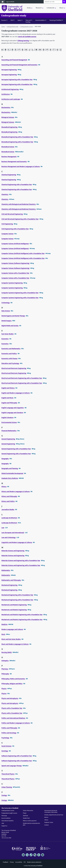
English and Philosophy (9, 403)
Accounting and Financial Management (14, 60)
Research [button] (39, 8)
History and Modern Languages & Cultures (15, 491)
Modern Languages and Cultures (12, 629)
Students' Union (48, 822)
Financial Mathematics (8, 431)
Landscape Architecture (9, 518)
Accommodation (5, 818)
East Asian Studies (7, 334)
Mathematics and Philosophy (11, 580)
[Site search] (64, 1)
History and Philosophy (9, 496)
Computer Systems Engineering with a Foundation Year (19, 293)
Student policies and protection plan (31, 824)
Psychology (5, 738)
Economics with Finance (9, 358)
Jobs (2, 823)
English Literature (7, 417)
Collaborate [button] (50, 8)
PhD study (4, 816)
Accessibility (18, 862)
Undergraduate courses (26, 26)
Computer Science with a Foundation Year (15, 273)
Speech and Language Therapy (11, 766)
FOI (25, 862)
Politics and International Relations (13, 718)
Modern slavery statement (34, 862)
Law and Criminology (8, 537)
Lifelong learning (23, 41)
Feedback (5, 862)
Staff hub (25, 816)
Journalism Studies (7, 509)
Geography (5, 459)
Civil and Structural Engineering (12, 214)
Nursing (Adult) (6, 652)
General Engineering (8, 439)
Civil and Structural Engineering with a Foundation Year (20, 219)
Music (3, 634)
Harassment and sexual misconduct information (50, 811)
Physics (4, 689)
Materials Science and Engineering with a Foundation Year (20, 560)
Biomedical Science (7, 147)
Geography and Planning (9, 468)
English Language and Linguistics (12, 408)
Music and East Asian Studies (11, 639)
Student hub (26, 818)
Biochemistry (5, 107)
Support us (4, 826)
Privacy (12, 862)
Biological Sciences (7, 117)
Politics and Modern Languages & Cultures (15, 723)
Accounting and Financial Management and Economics (19, 65)
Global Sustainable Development (12, 473)
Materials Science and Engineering (12, 551)
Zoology (4, 795)
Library (46, 820)
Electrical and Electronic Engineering (13, 368)
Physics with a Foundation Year (11, 708)
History (3, 487)
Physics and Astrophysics (9, 698)
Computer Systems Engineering (12, 283)
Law (2, 528)
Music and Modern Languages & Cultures (15, 644)
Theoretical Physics (8, 774)
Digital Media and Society (9, 326)
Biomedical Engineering (9, 127)
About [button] (61, 8)
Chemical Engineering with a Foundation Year (16, 184)
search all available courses (27, 37)
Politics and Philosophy (9, 728)
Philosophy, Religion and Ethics (12, 684)
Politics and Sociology (8, 733)
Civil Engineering (7, 224)
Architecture (5, 94)
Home (3, 26)
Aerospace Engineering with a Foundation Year (17, 79)
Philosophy (5, 674)
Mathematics (5, 570)
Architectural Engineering (10, 89)
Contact (46, 825)
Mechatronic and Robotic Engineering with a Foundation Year (22, 615)
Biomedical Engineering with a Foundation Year (17, 137)
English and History (8, 388)
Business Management (8, 157)
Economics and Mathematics (10, 349)
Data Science (5, 311)
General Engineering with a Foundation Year (16, 449)
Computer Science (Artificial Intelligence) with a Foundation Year (23, 253)
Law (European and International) (12, 533)
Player (24, 813)
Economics (5, 339)
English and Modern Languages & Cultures (15, 393)
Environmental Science (9, 422)
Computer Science (7, 234)
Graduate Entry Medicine (9, 478)
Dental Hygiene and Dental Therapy (13, 316)
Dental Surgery (6, 321)
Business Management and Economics (14, 161)
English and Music (7, 398)
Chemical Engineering (8, 175)
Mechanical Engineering (9, 585)
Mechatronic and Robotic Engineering (14, 605)
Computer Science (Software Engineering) (15, 263)
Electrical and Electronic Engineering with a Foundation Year (21, 378)
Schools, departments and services (53, 815)
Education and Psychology (10, 363)
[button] (4, 20)
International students (7, 821)
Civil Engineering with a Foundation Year (15, 229)
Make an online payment (29, 821)
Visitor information (28, 810)
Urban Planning (6, 787)
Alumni (46, 817)
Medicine (4, 624)
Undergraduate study (13, 15)
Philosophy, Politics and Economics (13, 679)
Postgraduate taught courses (9, 813)
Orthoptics (5, 661)
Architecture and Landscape (10, 99)
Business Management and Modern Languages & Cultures (20, 166)
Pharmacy (4, 669)
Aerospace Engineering (9, 70)
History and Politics (8, 501)
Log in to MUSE (10, 2)
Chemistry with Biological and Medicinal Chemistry (18, 204)
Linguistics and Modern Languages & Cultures (16, 542)
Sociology (4, 751)
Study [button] (29, 8)
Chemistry (4, 194)
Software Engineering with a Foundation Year (16, 756)
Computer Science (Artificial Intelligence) (15, 244)
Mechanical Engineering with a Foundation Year (17, 595)
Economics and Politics (9, 354)
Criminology (5, 303)
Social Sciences (6, 746)
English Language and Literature (12, 413)
